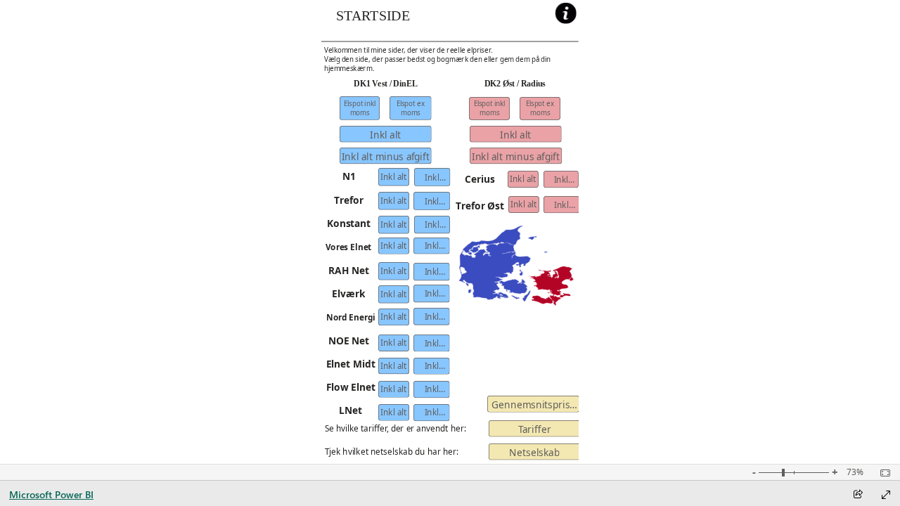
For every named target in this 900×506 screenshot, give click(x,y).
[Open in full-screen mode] (886, 495)
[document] (384, 20)
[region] (450, 232)
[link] (566, 13)
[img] (450, 41)
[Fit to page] (881, 473)
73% (855, 472)
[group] (385, 20)
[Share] (857, 495)
